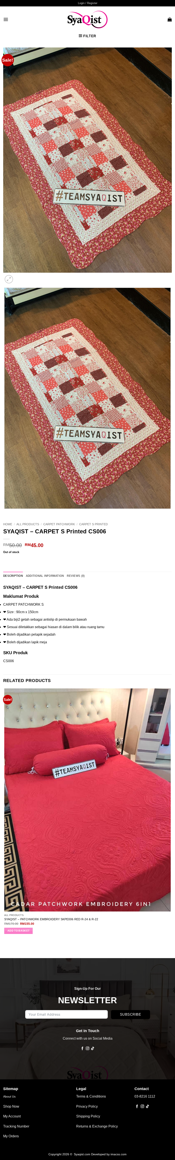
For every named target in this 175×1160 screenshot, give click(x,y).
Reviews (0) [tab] (76, 575)
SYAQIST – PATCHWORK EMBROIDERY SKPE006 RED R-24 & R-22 (51, 919)
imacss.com (119, 1154)
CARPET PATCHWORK (59, 524)
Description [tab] (13, 575)
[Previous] (5, 513)
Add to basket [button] (18, 930)
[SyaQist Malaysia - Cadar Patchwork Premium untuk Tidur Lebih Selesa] (87, 19)
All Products (27, 524)
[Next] (19, 277)
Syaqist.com (82, 1154)
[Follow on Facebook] (82, 1049)
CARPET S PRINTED (93, 524)
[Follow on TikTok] (92, 1049)
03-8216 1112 (144, 1096)
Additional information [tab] (45, 575)
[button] (87, 3)
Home (7, 524)
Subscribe (130, 1014)
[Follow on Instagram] (87, 1049)
